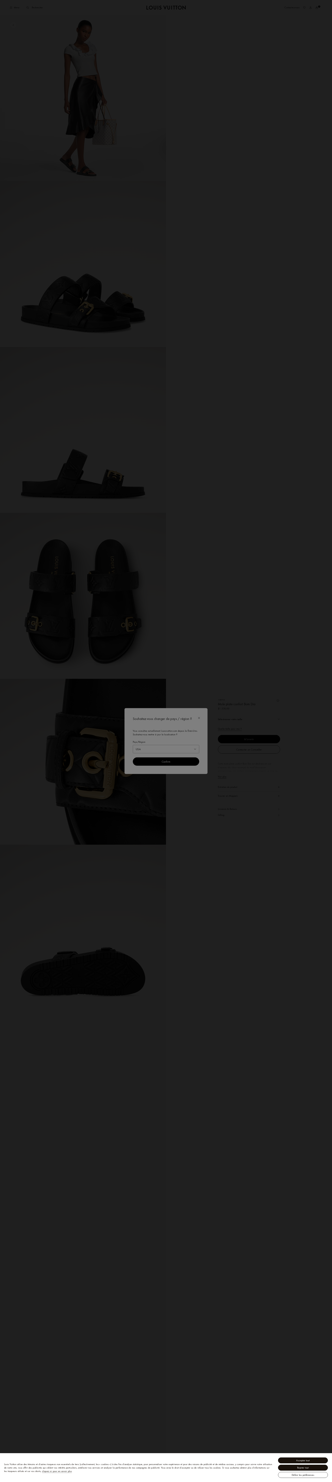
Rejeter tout (303, 1467)
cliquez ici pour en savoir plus (57, 1471)
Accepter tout (303, 1460)
